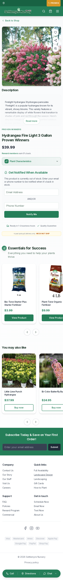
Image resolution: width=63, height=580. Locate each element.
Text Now (39, 510)
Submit (54, 447)
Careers (6, 487)
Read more (31, 121)
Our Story (7, 474)
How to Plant (40, 487)
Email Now (39, 506)
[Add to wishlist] (55, 32)
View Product (19, 317)
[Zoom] (55, 48)
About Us (38, 514)
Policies (6, 506)
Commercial (8, 514)
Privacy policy (31, 562)
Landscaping (40, 479)
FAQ (4, 502)
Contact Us (7, 470)
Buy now (19, 407)
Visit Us (6, 483)
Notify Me (31, 214)
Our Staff (6, 479)
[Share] (55, 40)
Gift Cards (39, 483)
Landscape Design (43, 474)
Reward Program (10, 510)
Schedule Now (41, 502)
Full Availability (41, 470)
